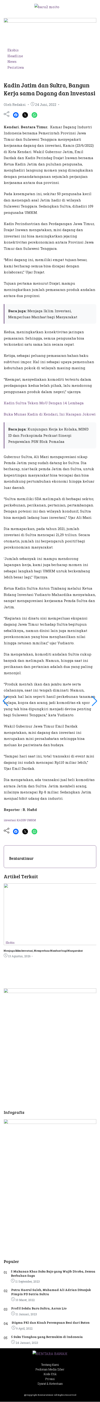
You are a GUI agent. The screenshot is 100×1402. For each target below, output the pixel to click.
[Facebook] (16, 115)
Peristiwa (15, 67)
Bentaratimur (21, 858)
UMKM (31, 820)
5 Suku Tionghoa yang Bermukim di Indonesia (47, 1336)
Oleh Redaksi (15, 104)
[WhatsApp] (34, 115)
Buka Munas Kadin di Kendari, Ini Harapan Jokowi (50, 414)
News (12, 61)
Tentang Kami (50, 1365)
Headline (15, 56)
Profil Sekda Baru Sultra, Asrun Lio (39, 1308)
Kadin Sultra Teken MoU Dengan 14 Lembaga (44, 403)
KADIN (22, 820)
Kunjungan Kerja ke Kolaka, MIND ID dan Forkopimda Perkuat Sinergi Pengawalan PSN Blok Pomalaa (48, 435)
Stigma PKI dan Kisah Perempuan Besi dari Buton (51, 1322)
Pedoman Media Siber (50, 1369)
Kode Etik (50, 1374)
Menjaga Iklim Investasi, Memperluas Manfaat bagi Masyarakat (43, 950)
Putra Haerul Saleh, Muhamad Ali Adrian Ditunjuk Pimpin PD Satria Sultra (51, 1291)
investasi (10, 820)
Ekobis (13, 50)
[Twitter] (25, 115)
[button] (90, 6)
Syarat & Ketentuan (50, 1383)
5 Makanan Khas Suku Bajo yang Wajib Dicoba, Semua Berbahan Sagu (53, 1273)
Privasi (50, 1379)
